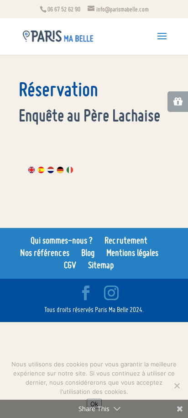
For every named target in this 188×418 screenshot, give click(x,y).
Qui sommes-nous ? (62, 240)
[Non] (176, 385)
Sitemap (101, 264)
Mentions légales (132, 252)
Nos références (44, 252)
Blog (87, 252)
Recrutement (125, 240)
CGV (70, 264)
